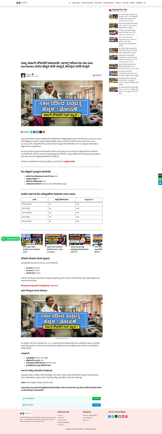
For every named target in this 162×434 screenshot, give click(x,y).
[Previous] (24, 244)
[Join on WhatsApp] (160, 179)
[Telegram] (119, 416)
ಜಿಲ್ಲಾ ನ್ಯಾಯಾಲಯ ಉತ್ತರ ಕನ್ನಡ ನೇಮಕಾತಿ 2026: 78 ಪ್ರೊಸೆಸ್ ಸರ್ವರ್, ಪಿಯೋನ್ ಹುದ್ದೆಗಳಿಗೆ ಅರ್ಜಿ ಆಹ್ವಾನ (129, 81)
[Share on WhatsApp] (31, 132)
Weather (139, 3)
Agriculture (76, 3)
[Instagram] (126, 416)
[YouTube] (123, 416)
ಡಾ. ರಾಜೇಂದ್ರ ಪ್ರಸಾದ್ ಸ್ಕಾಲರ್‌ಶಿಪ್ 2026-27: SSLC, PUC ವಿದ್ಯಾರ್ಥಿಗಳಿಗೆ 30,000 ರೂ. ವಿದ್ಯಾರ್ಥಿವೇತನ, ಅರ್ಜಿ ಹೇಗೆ (128, 90)
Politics (132, 3)
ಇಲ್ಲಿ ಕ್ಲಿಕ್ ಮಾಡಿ (69, 161)
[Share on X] (40, 132)
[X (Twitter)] (116, 416)
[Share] (43, 132)
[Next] (100, 244)
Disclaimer (61, 425)
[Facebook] (109, 416)
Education (98, 3)
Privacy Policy (62, 420)
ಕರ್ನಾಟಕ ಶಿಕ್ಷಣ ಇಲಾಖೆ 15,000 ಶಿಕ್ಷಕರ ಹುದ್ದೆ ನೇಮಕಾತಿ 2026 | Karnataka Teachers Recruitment (129, 66)
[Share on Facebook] (34, 132)
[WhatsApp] (113, 416)
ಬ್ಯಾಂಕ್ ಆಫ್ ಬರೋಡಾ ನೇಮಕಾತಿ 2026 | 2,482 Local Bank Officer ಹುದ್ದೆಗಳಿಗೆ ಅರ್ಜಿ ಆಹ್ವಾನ (128, 26)
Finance (118, 3)
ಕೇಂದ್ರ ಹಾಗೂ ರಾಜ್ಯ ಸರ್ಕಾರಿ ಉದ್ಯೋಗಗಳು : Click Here (39, 286)
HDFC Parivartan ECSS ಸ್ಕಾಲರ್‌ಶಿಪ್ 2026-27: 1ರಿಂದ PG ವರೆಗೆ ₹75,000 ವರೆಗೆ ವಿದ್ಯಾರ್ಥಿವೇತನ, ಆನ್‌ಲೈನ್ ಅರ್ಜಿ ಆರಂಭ (128, 41)
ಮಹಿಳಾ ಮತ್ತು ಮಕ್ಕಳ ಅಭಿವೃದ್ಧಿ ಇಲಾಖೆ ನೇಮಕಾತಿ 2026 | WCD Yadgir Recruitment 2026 (127, 32)
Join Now (96, 398)
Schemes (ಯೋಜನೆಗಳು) (90, 415)
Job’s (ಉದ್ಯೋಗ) (88, 418)
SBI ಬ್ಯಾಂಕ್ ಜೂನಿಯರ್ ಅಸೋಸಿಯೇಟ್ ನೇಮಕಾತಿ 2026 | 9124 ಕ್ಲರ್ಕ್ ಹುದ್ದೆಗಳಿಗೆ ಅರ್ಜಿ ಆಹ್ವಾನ (129, 73)
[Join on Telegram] (160, 183)
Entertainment (108, 3)
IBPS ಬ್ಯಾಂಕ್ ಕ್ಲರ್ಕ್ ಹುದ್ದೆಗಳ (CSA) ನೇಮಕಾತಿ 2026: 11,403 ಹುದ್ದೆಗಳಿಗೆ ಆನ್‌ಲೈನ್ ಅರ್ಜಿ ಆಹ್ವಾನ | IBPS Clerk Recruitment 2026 (128, 18)
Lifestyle (125, 3)
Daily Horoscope (87, 3)
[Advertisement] (62, 20)
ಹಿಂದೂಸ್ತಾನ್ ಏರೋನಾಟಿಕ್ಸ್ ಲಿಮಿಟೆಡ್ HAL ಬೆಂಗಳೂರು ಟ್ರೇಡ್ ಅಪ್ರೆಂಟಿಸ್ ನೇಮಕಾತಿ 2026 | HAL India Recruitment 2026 (128, 58)
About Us (60, 415)
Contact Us (61, 418)
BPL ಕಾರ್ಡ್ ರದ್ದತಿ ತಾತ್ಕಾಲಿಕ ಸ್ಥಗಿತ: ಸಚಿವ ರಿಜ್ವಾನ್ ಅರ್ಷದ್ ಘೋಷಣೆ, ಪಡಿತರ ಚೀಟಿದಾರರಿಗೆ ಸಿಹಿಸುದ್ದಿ (128, 50)
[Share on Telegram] (37, 132)
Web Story (86, 420)
